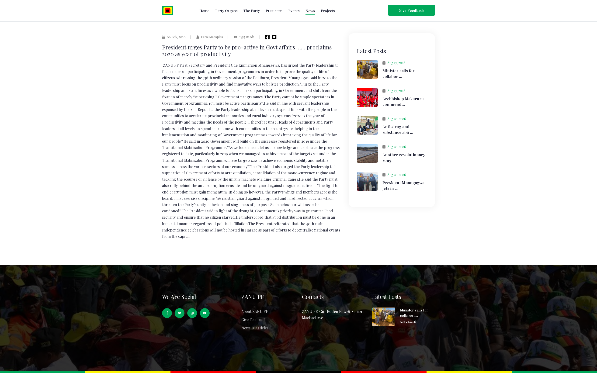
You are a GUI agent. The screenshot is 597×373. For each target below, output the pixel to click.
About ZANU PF (254, 311)
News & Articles (254, 327)
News (310, 10)
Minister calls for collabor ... (398, 73)
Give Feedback (253, 319)
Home (204, 10)
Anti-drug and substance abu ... (397, 129)
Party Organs (226, 10)
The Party (251, 10)
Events (294, 10)
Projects (328, 10)
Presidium (274, 10)
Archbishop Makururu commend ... (403, 101)
